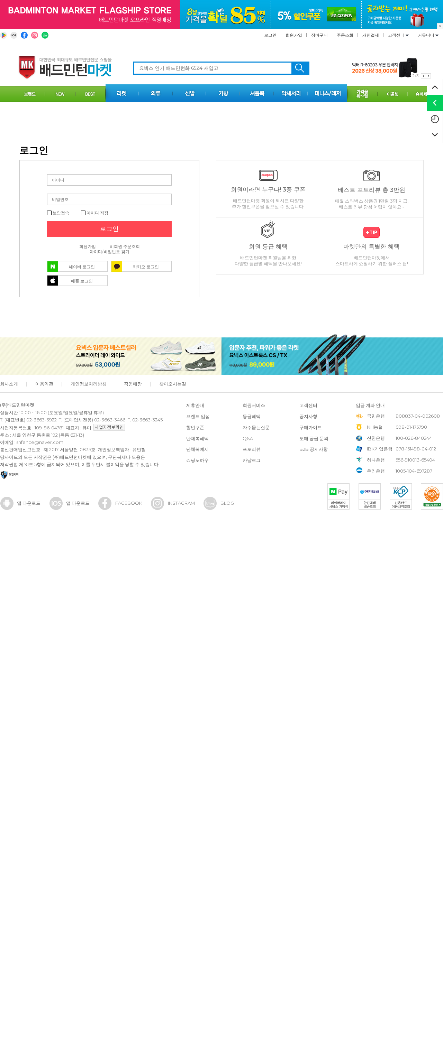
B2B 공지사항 (313, 449)
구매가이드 (310, 427)
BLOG (227, 503)
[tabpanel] (391, 67)
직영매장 (133, 384)
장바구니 (319, 35)
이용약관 (44, 384)
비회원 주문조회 (125, 246)
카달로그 (252, 460)
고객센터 (397, 35)
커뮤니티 (426, 35)
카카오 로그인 (146, 266)
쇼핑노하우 (197, 460)
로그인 (270, 35)
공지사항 (308, 416)
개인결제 (370, 35)
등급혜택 (252, 416)
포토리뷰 (252, 449)
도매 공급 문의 (313, 438)
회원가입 (294, 35)
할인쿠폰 (195, 427)
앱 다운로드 (28, 503)
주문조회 (345, 35)
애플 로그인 (82, 280)
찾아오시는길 (172, 384)
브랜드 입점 (198, 416)
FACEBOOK (128, 503)
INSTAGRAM (181, 503)
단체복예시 (197, 449)
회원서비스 (254, 405)
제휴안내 (195, 405)
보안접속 (60, 212)
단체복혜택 (197, 438)
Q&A (248, 438)
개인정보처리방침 (89, 384)
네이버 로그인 (82, 266)
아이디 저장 (96, 212)
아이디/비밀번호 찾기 (109, 251)
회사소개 (9, 384)
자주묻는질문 (256, 427)
